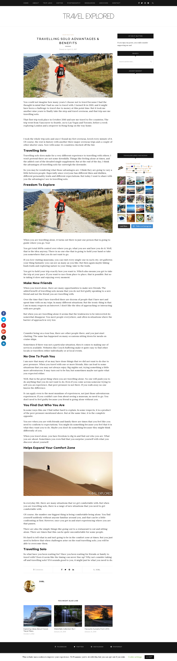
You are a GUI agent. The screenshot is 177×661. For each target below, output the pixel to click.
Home (26, 3)
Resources (90, 3)
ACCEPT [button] (149, 657)
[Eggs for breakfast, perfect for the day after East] (121, 218)
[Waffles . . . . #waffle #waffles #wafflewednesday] (149, 218)
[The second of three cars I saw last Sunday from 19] (121, 190)
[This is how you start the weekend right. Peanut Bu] (131, 180)
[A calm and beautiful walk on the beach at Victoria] (131, 209)
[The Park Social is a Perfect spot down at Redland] (121, 209)
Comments (38, 570)
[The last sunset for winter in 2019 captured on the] (131, 190)
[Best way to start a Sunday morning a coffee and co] (140, 180)
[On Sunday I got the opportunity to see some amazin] (140, 199)
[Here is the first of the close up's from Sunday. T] (131, 199)
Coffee (59, 3)
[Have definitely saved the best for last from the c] (149, 180)
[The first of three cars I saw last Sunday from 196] (140, 190)
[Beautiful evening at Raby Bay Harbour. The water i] (149, 199)
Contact (116, 3)
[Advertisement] (68, 133)
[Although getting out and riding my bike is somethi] (149, 190)
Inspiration (68, 35)
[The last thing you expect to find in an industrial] (121, 180)
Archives (103, 3)
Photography (74, 3)
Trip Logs (47, 3)
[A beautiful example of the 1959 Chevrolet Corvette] (121, 199)
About (36, 3)
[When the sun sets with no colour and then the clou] (140, 209)
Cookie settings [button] (135, 657)
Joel (98, 570)
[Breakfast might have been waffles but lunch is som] (140, 218)
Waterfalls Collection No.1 (64, 629)
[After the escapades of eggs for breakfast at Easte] (149, 209)
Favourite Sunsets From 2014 (97, 629)
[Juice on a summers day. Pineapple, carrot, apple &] (131, 218)
